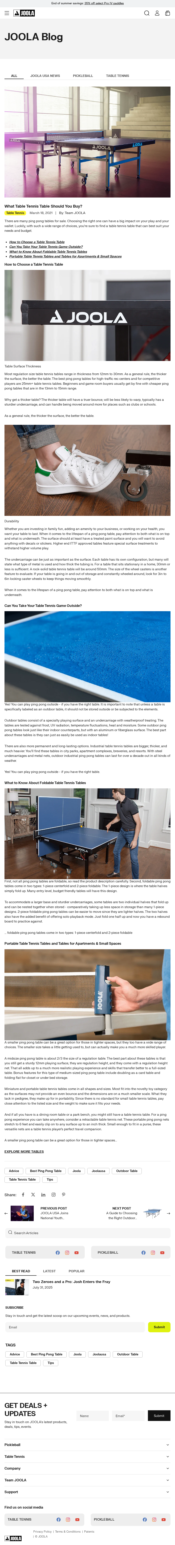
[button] (7, 13)
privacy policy (42, 1531)
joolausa (98, 1171)
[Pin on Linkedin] (43, 1195)
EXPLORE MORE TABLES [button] (24, 1152)
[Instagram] (67, 1253)
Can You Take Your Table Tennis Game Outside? (46, 247)
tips (50, 1179)
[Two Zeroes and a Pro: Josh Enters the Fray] (17, 1287)
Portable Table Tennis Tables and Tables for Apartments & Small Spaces (65, 257)
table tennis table (22, 1179)
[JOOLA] (24, 13)
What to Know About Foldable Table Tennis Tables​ (48, 252)
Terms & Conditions (68, 1531)
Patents (89, 1531)
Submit (159, 1327)
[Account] (157, 13)
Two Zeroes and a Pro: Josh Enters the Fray (71, 1282)
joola (77, 1171)
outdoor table (126, 1171)
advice (14, 1171)
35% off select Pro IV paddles (104, 3)
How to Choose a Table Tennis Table (36, 242)
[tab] (14, 76)
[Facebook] (58, 1253)
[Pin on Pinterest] (63, 1194)
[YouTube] (76, 1253)
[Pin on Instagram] (53, 1194)
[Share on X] (33, 1194)
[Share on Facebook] (23, 1194)
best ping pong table (45, 1171)
